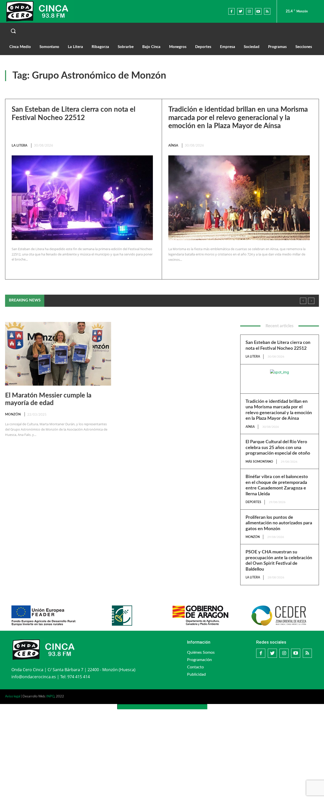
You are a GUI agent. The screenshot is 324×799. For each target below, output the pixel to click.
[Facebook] (231, 11)
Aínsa (173, 145)
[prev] (303, 301)
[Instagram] (249, 11)
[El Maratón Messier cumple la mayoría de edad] (58, 354)
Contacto (195, 667)
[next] (311, 301)
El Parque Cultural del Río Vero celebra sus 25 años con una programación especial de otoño (278, 448)
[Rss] (267, 11)
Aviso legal (12, 696)
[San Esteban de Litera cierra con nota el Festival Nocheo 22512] (82, 197)
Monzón (13, 414)
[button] (162, 31)
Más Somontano (259, 461)
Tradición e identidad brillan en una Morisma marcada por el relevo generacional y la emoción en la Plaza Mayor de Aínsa (238, 117)
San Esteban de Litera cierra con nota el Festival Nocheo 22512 (105, 300)
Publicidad (196, 674)
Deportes (253, 502)
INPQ (50, 696)
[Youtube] (258, 11)
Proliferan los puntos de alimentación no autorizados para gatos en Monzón (279, 523)
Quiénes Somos (201, 652)
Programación (199, 660)
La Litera (19, 145)
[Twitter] (240, 11)
